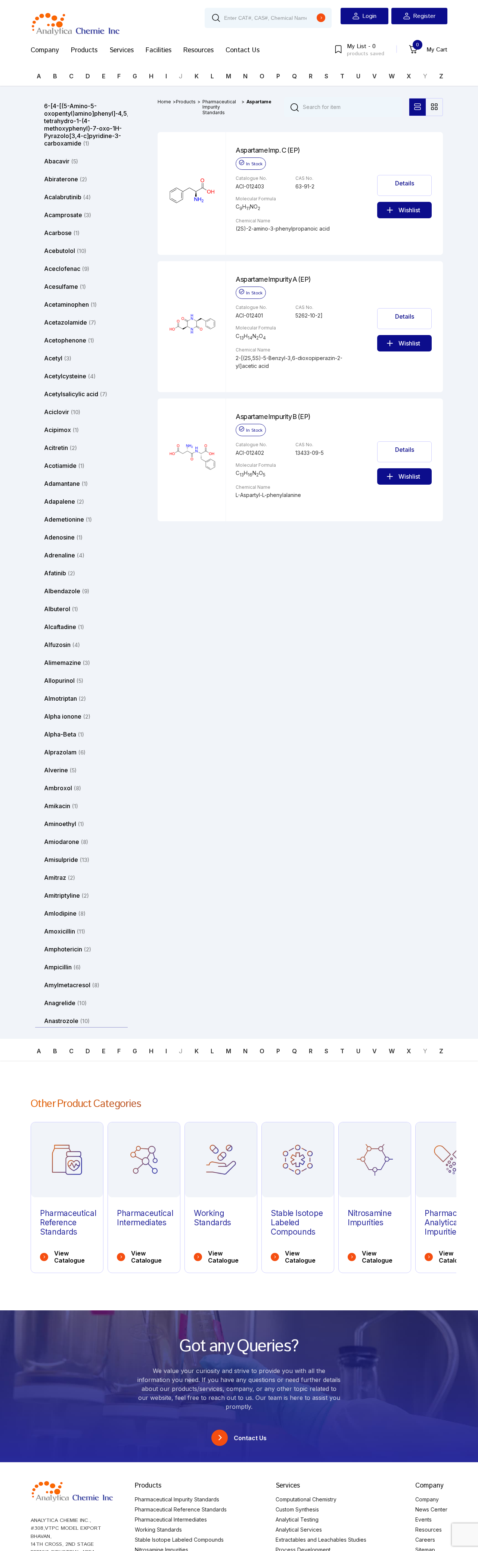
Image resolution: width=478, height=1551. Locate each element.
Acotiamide (64, 465)
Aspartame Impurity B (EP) (273, 416)
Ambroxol (62, 788)
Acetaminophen (70, 304)
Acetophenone (69, 340)
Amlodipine (65, 913)
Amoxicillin (64, 931)
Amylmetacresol (71, 985)
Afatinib (59, 573)
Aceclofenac (66, 268)
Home (164, 101)
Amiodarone (66, 841)
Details (404, 183)
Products (84, 50)
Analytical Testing (297, 1519)
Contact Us (243, 50)
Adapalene (64, 501)
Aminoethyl (64, 824)
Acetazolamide (70, 322)
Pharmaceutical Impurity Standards (219, 107)
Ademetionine (68, 519)
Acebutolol (65, 250)
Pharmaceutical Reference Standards (181, 1509)
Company (45, 50)
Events (423, 1519)
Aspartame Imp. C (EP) (268, 150)
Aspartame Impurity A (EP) (273, 279)
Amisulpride (66, 859)
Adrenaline (64, 555)
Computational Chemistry (306, 1499)
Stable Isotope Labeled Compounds (179, 1539)
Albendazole (66, 591)
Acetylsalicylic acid (75, 394)
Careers (425, 1539)
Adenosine (63, 537)
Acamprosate (67, 215)
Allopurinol (63, 680)
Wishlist (409, 210)
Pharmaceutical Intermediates (171, 1519)
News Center (431, 1509)
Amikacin (61, 806)
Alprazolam (65, 752)
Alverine (60, 770)
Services (121, 50)
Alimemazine (67, 662)
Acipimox (61, 430)
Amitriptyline (66, 895)
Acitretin (60, 447)
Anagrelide (65, 1003)
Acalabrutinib (67, 197)
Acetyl (57, 358)
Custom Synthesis (297, 1509)
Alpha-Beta (64, 734)
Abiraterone (65, 179)
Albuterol (61, 609)
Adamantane (66, 483)
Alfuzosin (62, 644)
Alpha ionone (67, 716)
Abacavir (61, 161)
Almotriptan (65, 698)
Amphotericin (67, 949)
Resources (198, 50)
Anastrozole (67, 1021)
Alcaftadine (64, 627)
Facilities (158, 50)
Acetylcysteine (70, 376)
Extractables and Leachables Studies (321, 1539)
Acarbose (62, 233)
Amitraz (59, 877)
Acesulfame (65, 286)
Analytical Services (299, 1529)
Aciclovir (62, 412)
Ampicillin (62, 967)
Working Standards (158, 1529)
